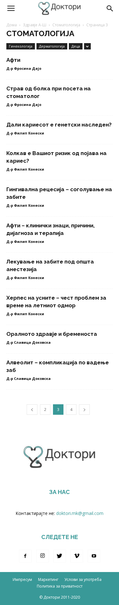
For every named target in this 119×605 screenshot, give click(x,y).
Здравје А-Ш (34, 25)
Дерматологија (52, 46)
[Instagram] (42, 556)
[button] (110, 8)
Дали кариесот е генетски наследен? (59, 124)
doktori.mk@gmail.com (79, 513)
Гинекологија (20, 46)
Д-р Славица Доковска (28, 342)
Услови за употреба (83, 579)
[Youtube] (94, 556)
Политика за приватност (60, 586)
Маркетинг (48, 579)
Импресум (22, 579)
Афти (13, 60)
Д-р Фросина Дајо (23, 68)
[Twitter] (59, 556)
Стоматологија (66, 25)
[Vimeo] (76, 556)
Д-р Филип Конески (25, 133)
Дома (11, 25)
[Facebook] (25, 556)
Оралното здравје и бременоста (51, 334)
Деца (75, 46)
